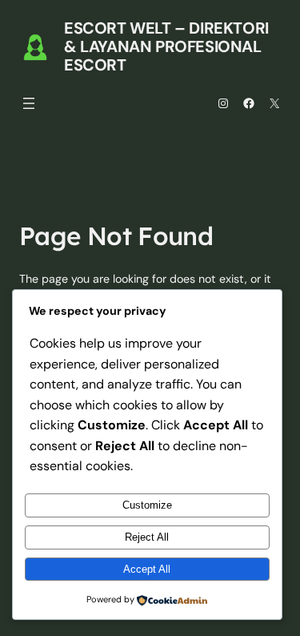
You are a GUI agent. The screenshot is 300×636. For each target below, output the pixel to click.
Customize (147, 505)
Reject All (147, 537)
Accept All (146, 569)
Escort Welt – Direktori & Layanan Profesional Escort (166, 46)
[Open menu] (28, 103)
